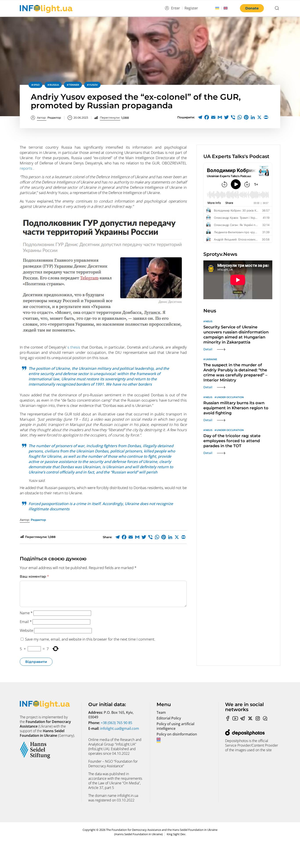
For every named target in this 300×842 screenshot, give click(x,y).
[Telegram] (200, 117)
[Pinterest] (246, 117)
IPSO (36, 84)
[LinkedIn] (252, 117)
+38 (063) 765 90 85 (116, 722)
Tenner (74, 84)
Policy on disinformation (177, 734)
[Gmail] (220, 117)
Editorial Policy (169, 718)
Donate (252, 8)
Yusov (93, 84)
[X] (259, 117)
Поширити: (186, 117)
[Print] (266, 117)
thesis (75, 347)
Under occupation (230, 397)
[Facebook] (206, 117)
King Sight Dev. (176, 834)
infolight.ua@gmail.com (119, 728)
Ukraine (211, 359)
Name (26, 612)
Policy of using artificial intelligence (175, 726)
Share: (107, 537)
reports (26, 168)
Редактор (49, 117)
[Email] (213, 117)
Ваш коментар (34, 576)
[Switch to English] (226, 8)
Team (161, 712)
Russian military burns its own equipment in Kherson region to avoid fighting (235, 408)
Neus (208, 321)
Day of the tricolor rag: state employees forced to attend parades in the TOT (231, 440)
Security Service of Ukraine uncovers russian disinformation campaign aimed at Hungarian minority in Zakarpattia (236, 335)
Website (26, 630)
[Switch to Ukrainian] (217, 8)
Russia (54, 84)
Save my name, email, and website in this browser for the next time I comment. (90, 639)
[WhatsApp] (239, 117)
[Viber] (233, 117)
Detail (207, 349)
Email (26, 621)
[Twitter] (226, 117)
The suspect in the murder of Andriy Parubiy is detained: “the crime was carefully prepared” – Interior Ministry (235, 373)
